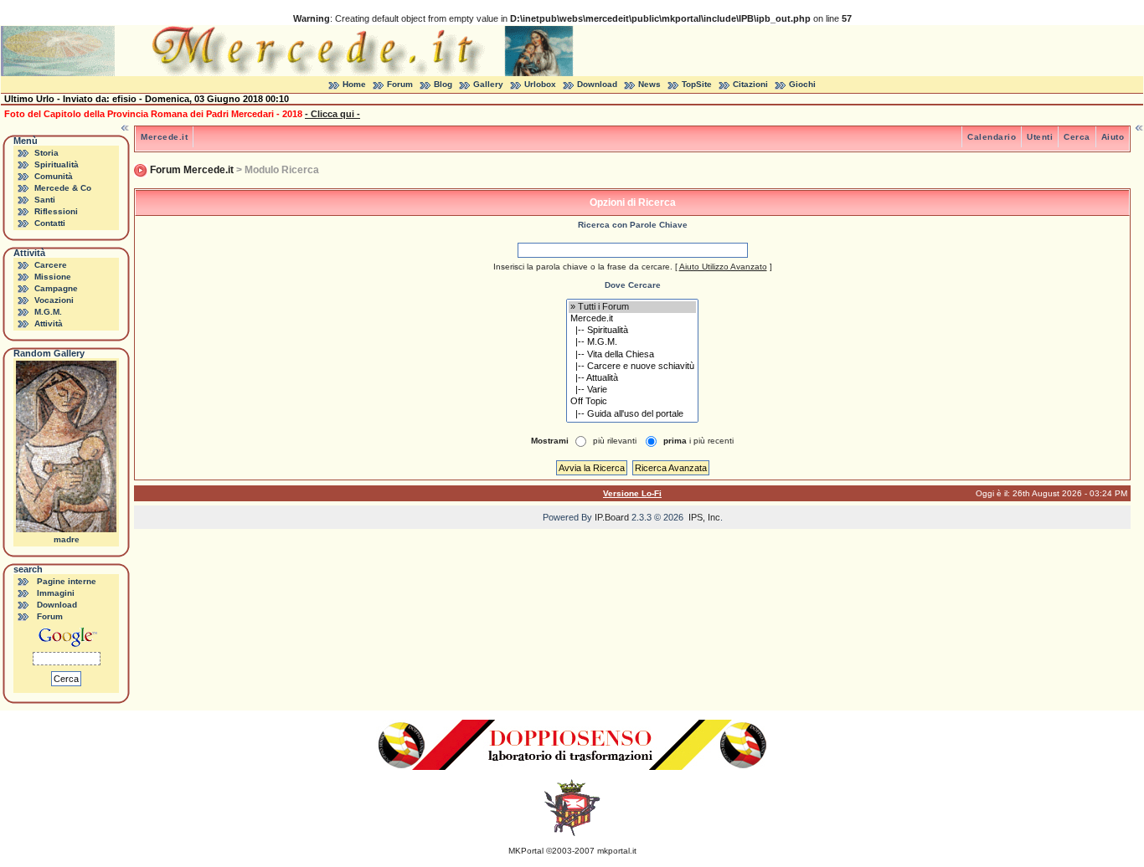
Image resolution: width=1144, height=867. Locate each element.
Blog (443, 84)
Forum (400, 84)
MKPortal (526, 850)
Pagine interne (66, 581)
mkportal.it (616, 850)
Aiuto (1113, 136)
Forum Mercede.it (192, 170)
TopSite (697, 84)
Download (597, 84)
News (649, 84)
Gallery (488, 84)
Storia (46, 152)
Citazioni (750, 84)
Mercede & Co (62, 187)
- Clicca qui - (332, 114)
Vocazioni (54, 300)
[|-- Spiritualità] (632, 330)
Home (354, 84)
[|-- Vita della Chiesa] (632, 355)
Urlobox (540, 84)
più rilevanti (614, 440)
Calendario (991, 136)
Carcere (50, 264)
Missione (52, 276)
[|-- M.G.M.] (632, 342)
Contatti (49, 223)
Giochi (802, 84)
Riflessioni (56, 211)
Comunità (53, 176)
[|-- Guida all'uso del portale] (632, 414)
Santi (44, 199)
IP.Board (612, 517)
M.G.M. (48, 311)
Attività (48, 323)
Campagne (56, 288)
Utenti (1040, 136)
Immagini (56, 593)
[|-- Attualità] (632, 378)
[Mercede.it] (632, 319)
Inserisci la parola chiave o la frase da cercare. (582, 266)
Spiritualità (56, 164)
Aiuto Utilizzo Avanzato (723, 266)
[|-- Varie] (632, 390)
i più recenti (698, 440)
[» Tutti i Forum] (632, 307)
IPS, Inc (704, 517)
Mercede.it (164, 136)
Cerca (1077, 136)
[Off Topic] (632, 402)
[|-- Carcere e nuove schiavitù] (632, 366)
